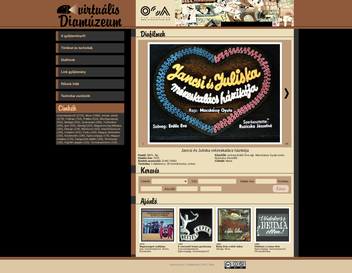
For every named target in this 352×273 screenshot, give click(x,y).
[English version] (289, 25)
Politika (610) (90, 118)
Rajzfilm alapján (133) (76, 142)
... (120, 142)
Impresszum (177, 264)
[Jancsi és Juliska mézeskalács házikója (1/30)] (215, 143)
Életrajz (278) (72, 128)
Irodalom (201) (72, 132)
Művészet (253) (90, 128)
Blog (211, 264)
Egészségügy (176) (97, 135)
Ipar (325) (70, 125)
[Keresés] (274, 25)
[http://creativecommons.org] (235, 264)
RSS (204, 264)
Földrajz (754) (74, 118)
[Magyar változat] (281, 25)
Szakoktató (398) (92, 122)
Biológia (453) (72, 122)
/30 (286, 144)
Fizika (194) (90, 132)
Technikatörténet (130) (104, 142)
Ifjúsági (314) (84, 125)
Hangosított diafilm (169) (89, 139)
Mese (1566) (92, 115)
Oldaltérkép (193, 264)
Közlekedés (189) (74, 135)
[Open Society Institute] (155, 25)
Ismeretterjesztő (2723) (70, 115)
